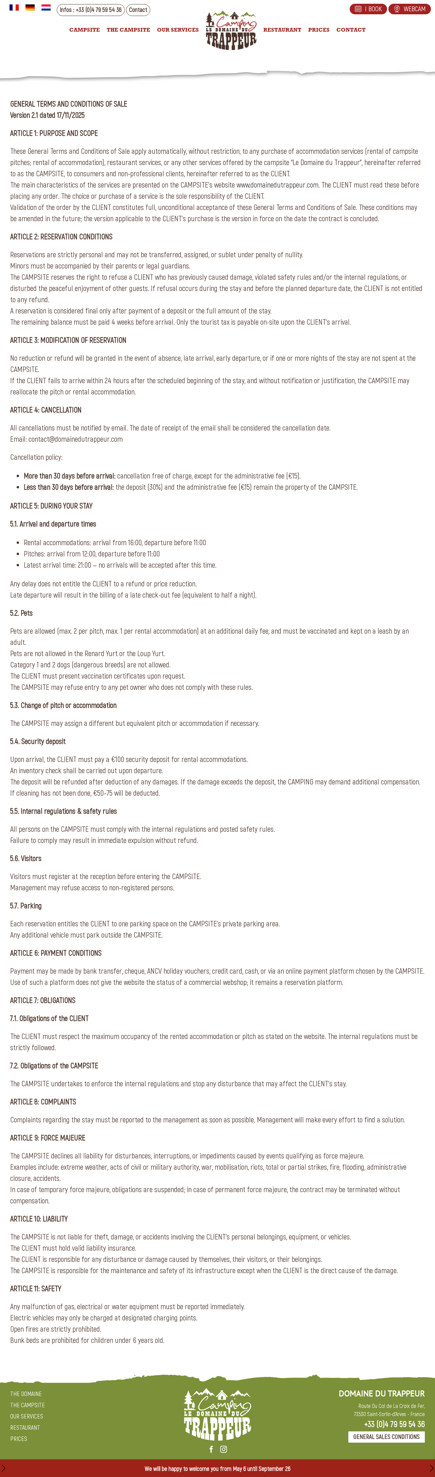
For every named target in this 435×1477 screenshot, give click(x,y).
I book (373, 9)
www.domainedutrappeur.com (277, 185)
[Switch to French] (14, 8)
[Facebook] (211, 1449)
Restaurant (25, 1428)
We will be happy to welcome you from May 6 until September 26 (218, 1469)
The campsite (27, 1405)
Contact (138, 10)
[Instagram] (223, 1449)
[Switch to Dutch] (46, 8)
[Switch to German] (30, 8)
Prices (18, 1439)
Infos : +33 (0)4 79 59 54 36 (91, 10)
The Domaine (26, 1394)
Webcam (415, 9)
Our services (26, 1417)
